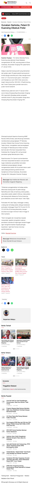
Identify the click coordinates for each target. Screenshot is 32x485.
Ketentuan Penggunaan (16, 475)
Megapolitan (25, 7)
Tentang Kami (5, 475)
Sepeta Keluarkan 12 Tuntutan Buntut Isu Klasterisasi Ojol (6, 368)
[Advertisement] (16, 117)
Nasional (16, 7)
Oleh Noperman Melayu (8, 32)
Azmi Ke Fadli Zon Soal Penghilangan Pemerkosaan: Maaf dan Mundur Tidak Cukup (17, 402)
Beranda (3, 22)
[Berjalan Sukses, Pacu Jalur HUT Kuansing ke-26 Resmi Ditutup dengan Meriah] (7, 280)
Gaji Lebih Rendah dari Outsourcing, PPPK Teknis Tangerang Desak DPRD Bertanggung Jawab (18, 445)
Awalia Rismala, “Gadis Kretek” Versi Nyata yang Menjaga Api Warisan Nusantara (18, 452)
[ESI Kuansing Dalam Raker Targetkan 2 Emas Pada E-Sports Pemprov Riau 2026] (7, 262)
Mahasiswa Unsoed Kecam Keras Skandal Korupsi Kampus (23, 342)
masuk (12, 389)
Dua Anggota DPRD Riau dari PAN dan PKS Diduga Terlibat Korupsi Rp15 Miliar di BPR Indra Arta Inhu (18, 424)
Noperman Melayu (9, 319)
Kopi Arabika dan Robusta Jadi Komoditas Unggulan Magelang (7, 342)
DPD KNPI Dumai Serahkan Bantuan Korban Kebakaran (16, 430)
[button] (26, 3)
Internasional (6, 7)
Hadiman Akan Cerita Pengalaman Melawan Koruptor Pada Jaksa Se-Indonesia (16, 438)
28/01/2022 (21, 32)
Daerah (4, 18)
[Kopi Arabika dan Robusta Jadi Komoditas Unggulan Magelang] (8, 338)
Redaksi (27, 475)
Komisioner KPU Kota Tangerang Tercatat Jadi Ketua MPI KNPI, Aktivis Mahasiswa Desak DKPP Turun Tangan (17, 459)
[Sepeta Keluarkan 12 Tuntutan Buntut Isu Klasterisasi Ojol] (8, 364)
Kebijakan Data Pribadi (7, 478)
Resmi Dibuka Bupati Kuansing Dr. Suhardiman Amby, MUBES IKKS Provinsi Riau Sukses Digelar (21, 270)
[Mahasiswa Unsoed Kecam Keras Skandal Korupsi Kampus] (24, 338)
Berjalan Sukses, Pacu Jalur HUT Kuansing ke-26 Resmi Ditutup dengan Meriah (5, 288)
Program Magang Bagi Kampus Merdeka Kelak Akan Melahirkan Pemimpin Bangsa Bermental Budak (18, 410)
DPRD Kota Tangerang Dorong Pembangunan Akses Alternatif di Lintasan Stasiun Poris (18, 467)
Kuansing (4, 299)
